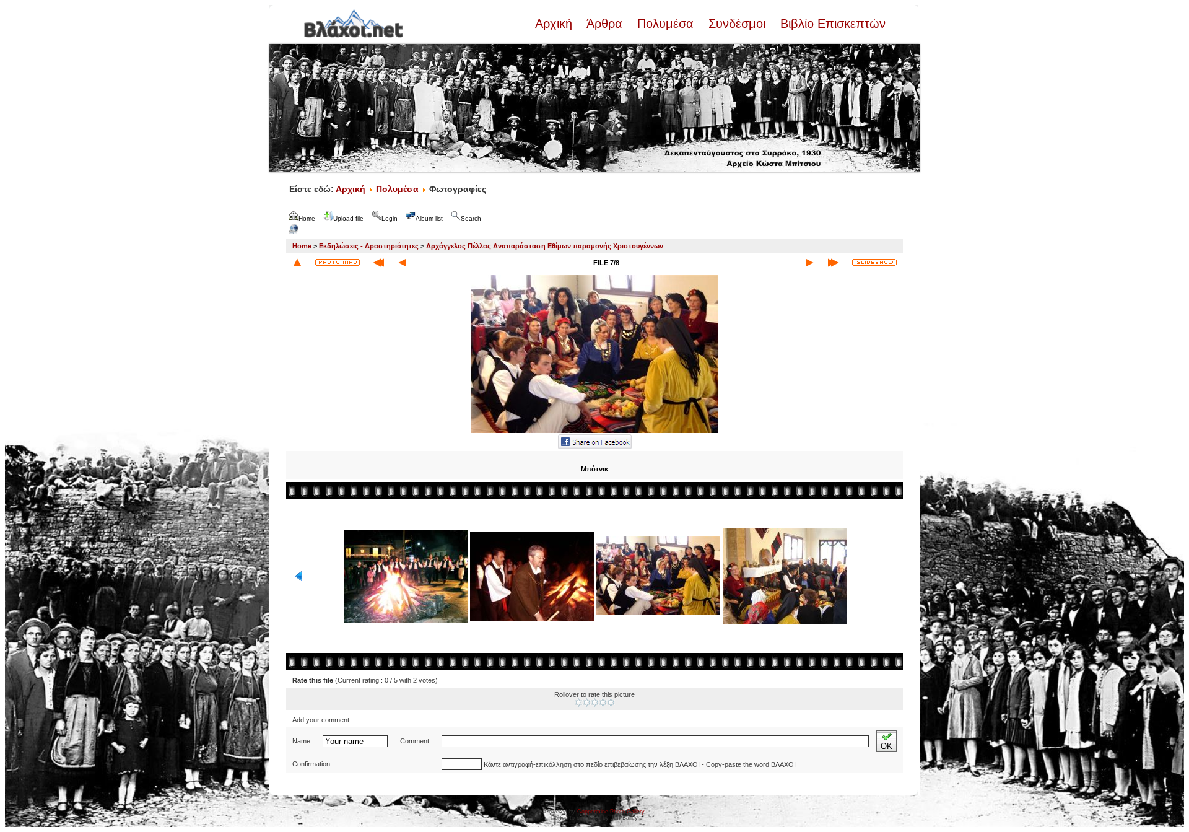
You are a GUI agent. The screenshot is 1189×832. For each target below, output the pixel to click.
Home (301, 246)
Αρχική (555, 23)
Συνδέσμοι (737, 23)
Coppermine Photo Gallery (611, 811)
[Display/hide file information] (337, 262)
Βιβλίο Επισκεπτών (831, 23)
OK (886, 746)
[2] (587, 702)
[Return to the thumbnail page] (297, 262)
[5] (611, 702)
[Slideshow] (874, 262)
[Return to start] (379, 262)
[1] (579, 702)
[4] (603, 702)
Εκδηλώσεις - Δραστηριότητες (369, 246)
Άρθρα (604, 23)
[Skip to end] (833, 262)
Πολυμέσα (665, 23)
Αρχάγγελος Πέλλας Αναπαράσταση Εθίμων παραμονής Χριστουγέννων (544, 246)
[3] (595, 702)
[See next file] (809, 262)
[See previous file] (402, 262)
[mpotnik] (595, 432)
